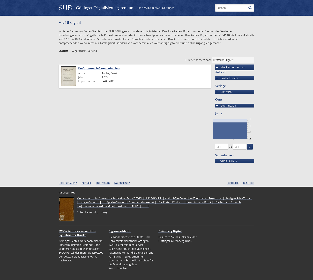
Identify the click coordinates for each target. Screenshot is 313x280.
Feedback (232, 183)
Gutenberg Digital (170, 231)
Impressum (103, 183)
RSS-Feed (248, 183)
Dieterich (224, 92)
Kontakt (86, 183)
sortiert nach (204, 60)
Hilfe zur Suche (68, 183)
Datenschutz (122, 183)
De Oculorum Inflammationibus (99, 68)
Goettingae (225, 106)
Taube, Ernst (226, 78)
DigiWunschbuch (120, 231)
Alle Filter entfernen (230, 67)
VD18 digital (226, 161)
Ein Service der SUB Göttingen (156, 8)
